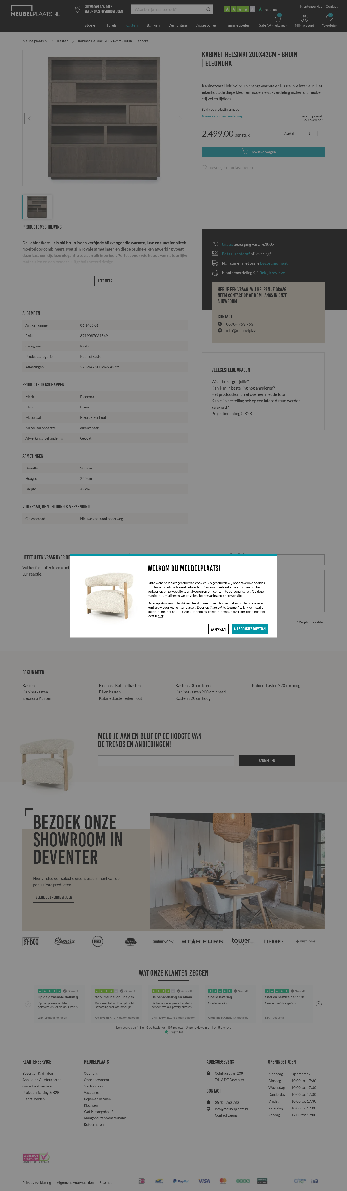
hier (160, 616)
